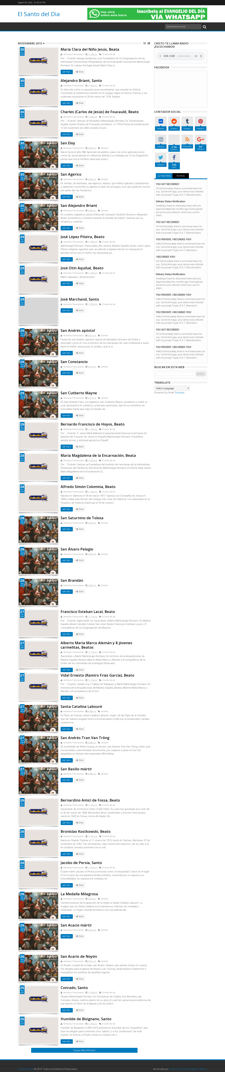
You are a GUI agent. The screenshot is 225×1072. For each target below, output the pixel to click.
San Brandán (72, 580)
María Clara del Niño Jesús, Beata (90, 49)
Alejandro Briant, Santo (81, 80)
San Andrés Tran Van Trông (85, 737)
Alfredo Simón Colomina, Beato (88, 486)
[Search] (204, 26)
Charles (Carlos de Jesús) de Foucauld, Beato (100, 111)
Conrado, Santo (74, 987)
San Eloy (68, 142)
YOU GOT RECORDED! (167, 184)
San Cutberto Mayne (79, 392)
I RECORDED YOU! (165, 256)
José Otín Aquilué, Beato (82, 267)
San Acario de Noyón (79, 956)
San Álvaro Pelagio (77, 549)
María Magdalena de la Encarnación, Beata (98, 455)
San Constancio (74, 361)
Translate (179, 392)
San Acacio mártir (76, 925)
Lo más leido (164, 175)
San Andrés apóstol (78, 330)
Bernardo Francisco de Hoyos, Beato (93, 424)
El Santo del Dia (39, 14)
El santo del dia (108, 54)
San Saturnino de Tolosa (82, 517)
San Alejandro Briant (79, 205)
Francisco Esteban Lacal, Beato (88, 611)
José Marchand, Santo (80, 299)
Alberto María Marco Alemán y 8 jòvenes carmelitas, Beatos (96, 644)
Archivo (181, 175)
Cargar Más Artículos (84, 1050)
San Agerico (71, 174)
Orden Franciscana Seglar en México (188, 1069)
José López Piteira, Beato (82, 236)
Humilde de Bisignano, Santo (86, 1018)
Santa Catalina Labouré (81, 706)
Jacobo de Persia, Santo (81, 862)
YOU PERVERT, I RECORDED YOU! (173, 239)
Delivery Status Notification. (171, 201)
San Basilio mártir (76, 768)
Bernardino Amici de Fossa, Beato (90, 800)
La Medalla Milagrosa (79, 893)
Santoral (104, 148)
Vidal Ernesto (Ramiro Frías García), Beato (97, 675)
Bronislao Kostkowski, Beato (86, 831)
